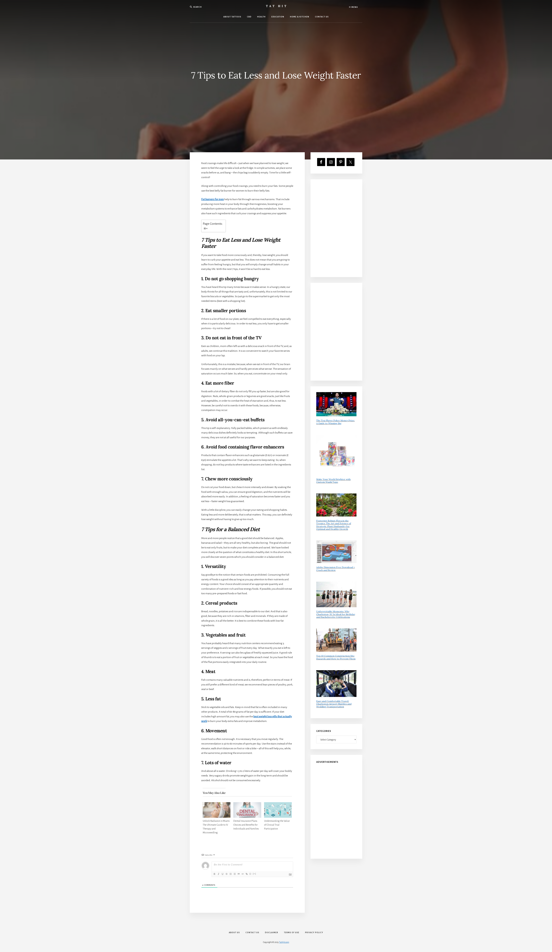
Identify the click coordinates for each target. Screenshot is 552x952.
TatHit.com (284, 942)
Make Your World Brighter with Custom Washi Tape (333, 480)
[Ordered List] (231, 874)
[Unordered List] (235, 874)
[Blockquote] (239, 874)
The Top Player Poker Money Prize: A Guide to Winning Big (335, 422)
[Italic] (218, 874)
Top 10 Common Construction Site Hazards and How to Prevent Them (335, 657)
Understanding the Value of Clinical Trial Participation (277, 825)
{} (250, 874)
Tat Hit (277, 6)
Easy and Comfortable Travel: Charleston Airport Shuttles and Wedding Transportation (333, 704)
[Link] (247, 874)
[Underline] (223, 874)
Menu (354, 7)
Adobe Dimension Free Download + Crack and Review (335, 568)
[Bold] (214, 874)
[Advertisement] (336, 228)
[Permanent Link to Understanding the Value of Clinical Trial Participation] (278, 804)
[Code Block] (243, 874)
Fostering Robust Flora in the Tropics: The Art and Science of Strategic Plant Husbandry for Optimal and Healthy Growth (333, 524)
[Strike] (227, 874)
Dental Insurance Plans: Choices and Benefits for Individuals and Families (246, 825)
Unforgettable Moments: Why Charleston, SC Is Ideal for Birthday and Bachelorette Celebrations (335, 614)
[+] (254, 874)
